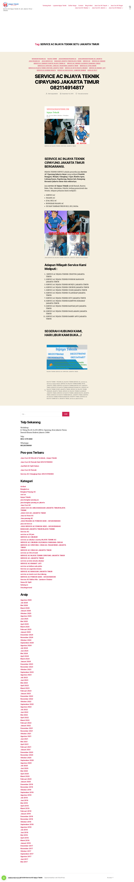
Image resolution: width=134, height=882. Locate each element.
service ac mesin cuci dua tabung (33, 574)
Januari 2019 (25, 814)
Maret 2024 (24, 659)
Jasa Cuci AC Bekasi (115, 8)
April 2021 (24, 744)
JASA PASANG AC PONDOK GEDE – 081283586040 (40, 521)
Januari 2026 (25, 611)
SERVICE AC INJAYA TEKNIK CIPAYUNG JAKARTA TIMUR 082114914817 (67, 82)
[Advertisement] (67, 31)
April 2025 (24, 624)
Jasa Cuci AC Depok (100, 5)
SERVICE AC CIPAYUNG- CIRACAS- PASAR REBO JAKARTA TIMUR (58, 65)
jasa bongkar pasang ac (67, 58)
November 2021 (26, 731)
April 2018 (24, 838)
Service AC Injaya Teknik (34, 877)
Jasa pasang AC (34, 61)
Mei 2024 (24, 653)
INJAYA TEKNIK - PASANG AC (55, 382)
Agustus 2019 (25, 795)
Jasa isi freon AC (27, 516)
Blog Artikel (88, 5)
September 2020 (27, 760)
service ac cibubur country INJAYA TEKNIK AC (50, 63)
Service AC (86, 61)
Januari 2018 (25, 843)
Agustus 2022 (25, 707)
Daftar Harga (72, 5)
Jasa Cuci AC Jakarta (98, 8)
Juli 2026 (24, 603)
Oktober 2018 (25, 822)
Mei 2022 (24, 715)
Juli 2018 (24, 830)
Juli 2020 (24, 766)
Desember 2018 (26, 816)
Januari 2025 (25, 632)
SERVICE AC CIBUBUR (98, 61)
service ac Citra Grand (88, 65)
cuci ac (23, 494)
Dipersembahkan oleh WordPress (54, 877)
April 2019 (24, 806)
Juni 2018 (24, 832)
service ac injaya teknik (53, 383)
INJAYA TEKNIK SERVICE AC (72, 382)
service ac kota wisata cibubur (76, 68)
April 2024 (24, 656)
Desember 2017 (26, 846)
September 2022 (27, 704)
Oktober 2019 (25, 790)
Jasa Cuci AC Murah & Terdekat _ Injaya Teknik (38, 458)
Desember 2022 (26, 696)
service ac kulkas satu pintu (31, 566)
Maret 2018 (24, 840)
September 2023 (27, 672)
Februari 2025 (25, 629)
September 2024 (27, 643)
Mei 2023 (24, 683)
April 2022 (24, 718)
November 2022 (26, 699)
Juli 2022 (24, 710)
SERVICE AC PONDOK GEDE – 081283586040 (38, 577)
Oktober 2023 (25, 669)
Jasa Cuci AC (25, 505)
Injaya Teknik (52, 58)
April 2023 (24, 685)
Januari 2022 (25, 726)
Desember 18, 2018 (67, 93)
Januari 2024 (25, 661)
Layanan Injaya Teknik (59, 5)
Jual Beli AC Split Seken (29, 466)
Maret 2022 (24, 720)
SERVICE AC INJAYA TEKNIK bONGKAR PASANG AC (66, 387)
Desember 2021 (26, 728)
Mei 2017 (24, 862)
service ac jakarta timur (76, 398)
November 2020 (26, 755)
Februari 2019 (25, 811)
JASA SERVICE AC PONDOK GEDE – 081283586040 (40, 526)
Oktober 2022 (25, 702)
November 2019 (26, 787)
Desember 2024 (26, 635)
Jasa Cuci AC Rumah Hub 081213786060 (36, 462)
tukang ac (24, 585)
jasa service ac (47, 61)
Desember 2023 (26, 664)
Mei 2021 (24, 742)
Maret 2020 (24, 776)
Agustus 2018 (25, 827)
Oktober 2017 (25, 851)
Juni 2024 (24, 651)
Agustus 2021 (25, 736)
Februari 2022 (25, 723)
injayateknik (54, 93)
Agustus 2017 (25, 856)
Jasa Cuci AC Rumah (28, 470)
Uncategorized (26, 588)
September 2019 (27, 792)
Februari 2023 (25, 691)
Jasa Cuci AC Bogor (117, 5)
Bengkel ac (24, 489)
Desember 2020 (26, 752)
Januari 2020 (25, 782)
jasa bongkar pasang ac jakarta (90, 58)
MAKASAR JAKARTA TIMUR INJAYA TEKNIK (67, 61)
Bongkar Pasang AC (39, 58)
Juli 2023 (24, 678)
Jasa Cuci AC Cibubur (81, 8)
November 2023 (26, 667)
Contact (80, 5)
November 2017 (26, 848)
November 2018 (26, 819)
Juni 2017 (24, 859)
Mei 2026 (24, 605)
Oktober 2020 (25, 758)
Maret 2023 (24, 688)
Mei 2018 (24, 835)
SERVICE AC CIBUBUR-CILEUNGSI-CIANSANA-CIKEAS (83, 63)
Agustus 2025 (25, 616)
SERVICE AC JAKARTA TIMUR (32, 558)
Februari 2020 (25, 779)
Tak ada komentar (83, 93)
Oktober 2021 (25, 734)
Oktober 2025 (25, 613)
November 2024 (26, 637)
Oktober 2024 (25, 640)
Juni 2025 (24, 619)
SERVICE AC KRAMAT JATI (97, 68)
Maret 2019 (24, 808)
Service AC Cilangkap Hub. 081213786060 (37, 474)
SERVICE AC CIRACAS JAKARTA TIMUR (35, 550)
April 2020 (24, 774)
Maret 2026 (24, 608)
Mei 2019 (24, 803)
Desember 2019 (26, 784)
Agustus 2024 (26, 645)
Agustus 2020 (26, 763)
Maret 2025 (24, 627)
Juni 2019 (24, 800)
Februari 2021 (25, 747)
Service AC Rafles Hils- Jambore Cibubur (71, 70)
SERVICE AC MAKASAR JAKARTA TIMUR (36, 572)
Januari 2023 (25, 694)
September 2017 (26, 854)
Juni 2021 (24, 739)
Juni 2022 (24, 712)
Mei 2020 (24, 771)
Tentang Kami (46, 5)
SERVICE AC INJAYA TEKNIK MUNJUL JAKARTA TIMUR (67, 395)
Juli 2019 (24, 798)
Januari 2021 (25, 750)
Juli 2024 (24, 648)
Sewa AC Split (92, 70)
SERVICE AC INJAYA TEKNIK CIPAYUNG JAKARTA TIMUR (46, 68)
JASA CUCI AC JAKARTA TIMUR (33, 513)
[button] (4, 877)
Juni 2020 (24, 768)
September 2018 (27, 824)
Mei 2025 (24, 621)
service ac (84, 382)
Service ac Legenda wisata (46, 70)
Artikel (23, 486)
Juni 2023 (24, 680)
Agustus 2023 (25, 675)
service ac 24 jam (27, 534)
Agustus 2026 (26, 600)
